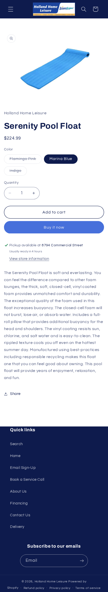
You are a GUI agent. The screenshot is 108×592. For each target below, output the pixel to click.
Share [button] (15, 394)
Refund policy (34, 588)
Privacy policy (60, 588)
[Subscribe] (82, 560)
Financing (19, 503)
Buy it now (54, 227)
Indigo (18, 172)
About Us (18, 491)
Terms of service (88, 588)
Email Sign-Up (23, 468)
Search (16, 444)
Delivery (17, 527)
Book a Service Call (27, 479)
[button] (10, 9)
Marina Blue (60, 159)
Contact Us (20, 515)
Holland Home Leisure (51, 581)
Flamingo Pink (26, 160)
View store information (29, 259)
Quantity (11, 182)
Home (15, 456)
